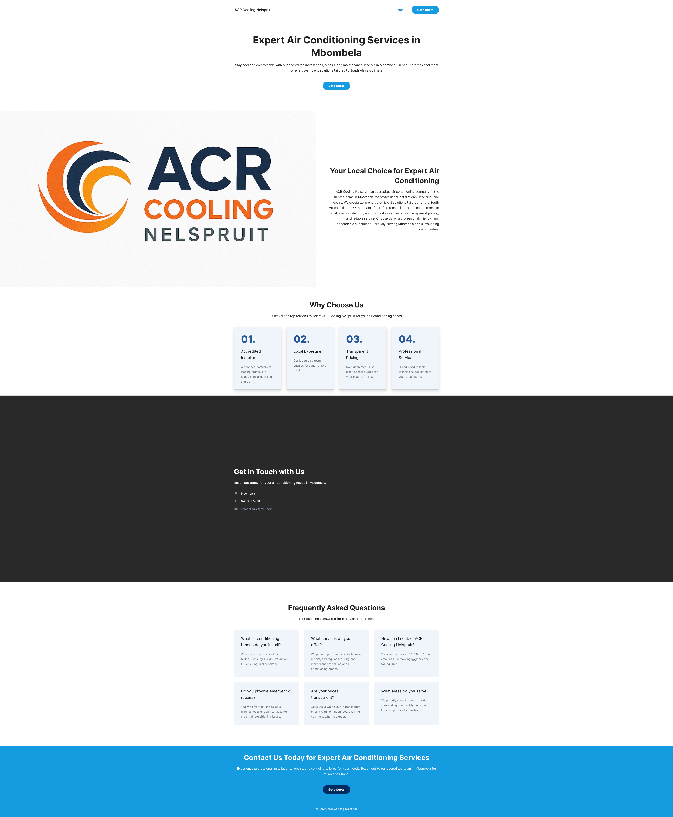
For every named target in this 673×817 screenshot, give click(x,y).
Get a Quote (425, 10)
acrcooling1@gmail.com (257, 509)
